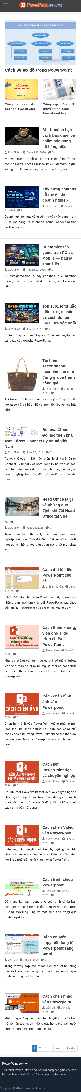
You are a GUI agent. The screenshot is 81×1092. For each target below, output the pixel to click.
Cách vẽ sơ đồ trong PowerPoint (38, 70)
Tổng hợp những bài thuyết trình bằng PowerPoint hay (58, 109)
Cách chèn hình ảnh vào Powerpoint (56, 702)
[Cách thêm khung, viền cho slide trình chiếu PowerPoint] (22, 636)
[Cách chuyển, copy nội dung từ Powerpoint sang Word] (22, 944)
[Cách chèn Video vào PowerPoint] (22, 835)
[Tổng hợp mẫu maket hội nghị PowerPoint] (21, 89)
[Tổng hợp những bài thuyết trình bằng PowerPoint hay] (59, 89)
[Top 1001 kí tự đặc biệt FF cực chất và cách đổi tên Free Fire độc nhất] (22, 313)
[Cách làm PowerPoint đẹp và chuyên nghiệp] (22, 772)
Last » (71, 1048)
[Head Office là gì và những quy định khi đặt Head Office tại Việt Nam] (22, 506)
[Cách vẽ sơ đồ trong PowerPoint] (40, 42)
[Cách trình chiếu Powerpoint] (22, 886)
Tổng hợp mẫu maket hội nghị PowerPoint (21, 106)
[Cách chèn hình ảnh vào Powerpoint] (22, 704)
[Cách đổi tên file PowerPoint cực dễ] (22, 577)
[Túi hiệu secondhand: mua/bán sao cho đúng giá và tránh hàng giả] (22, 375)
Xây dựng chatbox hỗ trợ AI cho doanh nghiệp (59, 194)
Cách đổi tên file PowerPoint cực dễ (57, 575)
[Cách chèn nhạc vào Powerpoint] (22, 1003)
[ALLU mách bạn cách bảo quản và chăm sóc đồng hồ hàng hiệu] (22, 136)
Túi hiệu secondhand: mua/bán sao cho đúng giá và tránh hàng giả (58, 371)
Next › (59, 1048)
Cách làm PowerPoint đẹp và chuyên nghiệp (58, 770)
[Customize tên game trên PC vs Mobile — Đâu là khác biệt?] (22, 255)
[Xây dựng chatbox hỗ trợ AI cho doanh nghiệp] (22, 197)
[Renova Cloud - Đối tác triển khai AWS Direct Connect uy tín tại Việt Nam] (22, 432)
